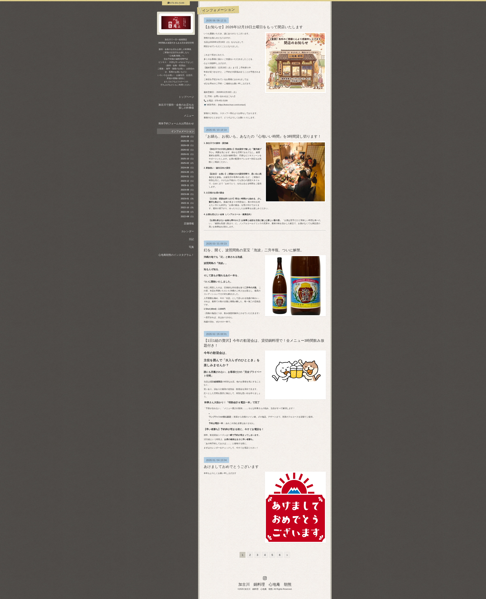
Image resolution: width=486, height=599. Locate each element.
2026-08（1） (188, 136)
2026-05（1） (188, 141)
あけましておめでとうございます (231, 467)
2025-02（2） (188, 163)
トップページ (186, 96)
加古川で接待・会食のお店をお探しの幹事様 (176, 106)
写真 (191, 247)
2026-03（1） (188, 145)
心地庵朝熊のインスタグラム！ (176, 254)
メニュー (189, 115)
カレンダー (187, 231)
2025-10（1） (188, 158)
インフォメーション (182, 131)
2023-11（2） (188, 185)
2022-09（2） (188, 212)
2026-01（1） (188, 154)
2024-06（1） (188, 167)
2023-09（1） (188, 189)
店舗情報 (189, 223)
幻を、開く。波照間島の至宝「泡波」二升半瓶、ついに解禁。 (254, 250)
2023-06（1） (188, 194)
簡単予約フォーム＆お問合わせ (176, 123)
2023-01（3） (188, 198)
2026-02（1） (188, 149)
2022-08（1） (188, 216)
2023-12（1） (188, 181)
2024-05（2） (188, 172)
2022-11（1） (188, 203)
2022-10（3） (188, 207)
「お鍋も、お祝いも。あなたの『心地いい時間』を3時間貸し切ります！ (262, 136)
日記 (191, 239)
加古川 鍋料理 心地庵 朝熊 (264, 584)
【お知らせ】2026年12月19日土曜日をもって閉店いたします (253, 27)
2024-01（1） (188, 176)
